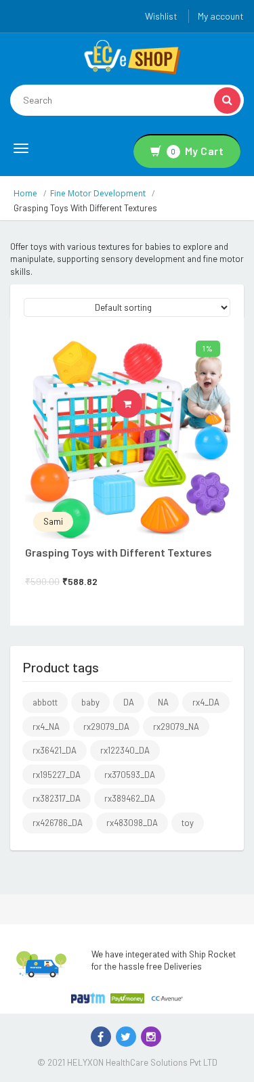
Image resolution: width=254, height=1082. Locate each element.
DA (128, 702)
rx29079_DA (106, 726)
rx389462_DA (129, 798)
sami (53, 521)
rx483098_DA (132, 822)
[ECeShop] (132, 56)
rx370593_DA (129, 774)
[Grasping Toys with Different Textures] (127, 436)
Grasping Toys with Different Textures (118, 552)
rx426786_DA (58, 822)
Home (25, 193)
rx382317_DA (57, 798)
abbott (45, 702)
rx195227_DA (57, 774)
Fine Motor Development (98, 193)
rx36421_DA (55, 750)
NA (163, 702)
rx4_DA (205, 702)
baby (90, 702)
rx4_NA (46, 726)
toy (188, 822)
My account (221, 16)
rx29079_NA (176, 726)
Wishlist (161, 16)
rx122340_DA (125, 750)
